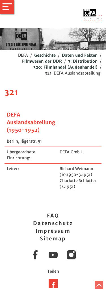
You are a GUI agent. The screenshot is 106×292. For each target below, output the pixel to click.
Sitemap (53, 238)
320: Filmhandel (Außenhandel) (65, 67)
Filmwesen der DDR (42, 61)
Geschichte (45, 55)
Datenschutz (53, 223)
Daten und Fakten (80, 55)
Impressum (53, 231)
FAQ (53, 215)
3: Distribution (83, 61)
